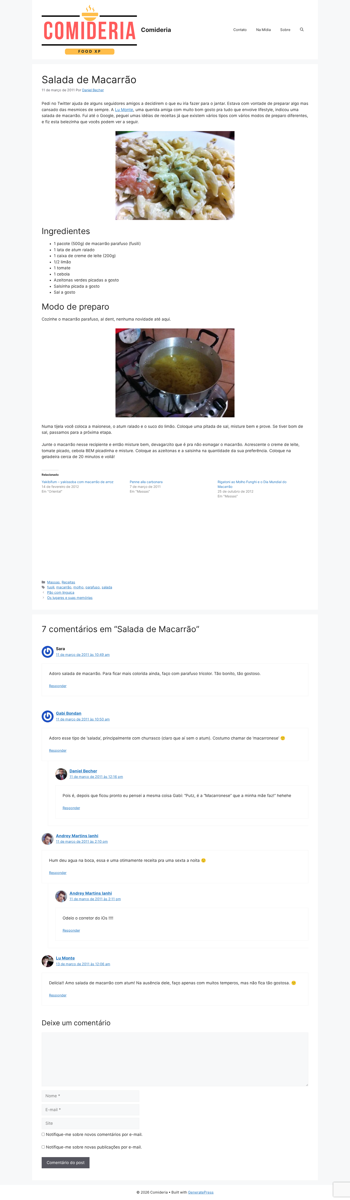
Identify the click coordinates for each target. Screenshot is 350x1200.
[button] (301, 30)
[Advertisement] (175, 539)
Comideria (156, 29)
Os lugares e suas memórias (70, 598)
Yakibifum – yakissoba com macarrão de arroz (78, 482)
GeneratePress (201, 1192)
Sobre (285, 29)
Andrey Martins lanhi (77, 835)
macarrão (63, 587)
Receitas (68, 582)
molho (78, 587)
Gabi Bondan (68, 713)
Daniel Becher (83, 771)
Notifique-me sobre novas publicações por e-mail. (94, 1147)
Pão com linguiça (60, 592)
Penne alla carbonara (146, 482)
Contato (240, 29)
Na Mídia (263, 29)
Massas (53, 582)
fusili (50, 587)
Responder (57, 686)
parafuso (92, 587)
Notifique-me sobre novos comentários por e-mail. (94, 1134)
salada (107, 587)
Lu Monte (124, 109)
